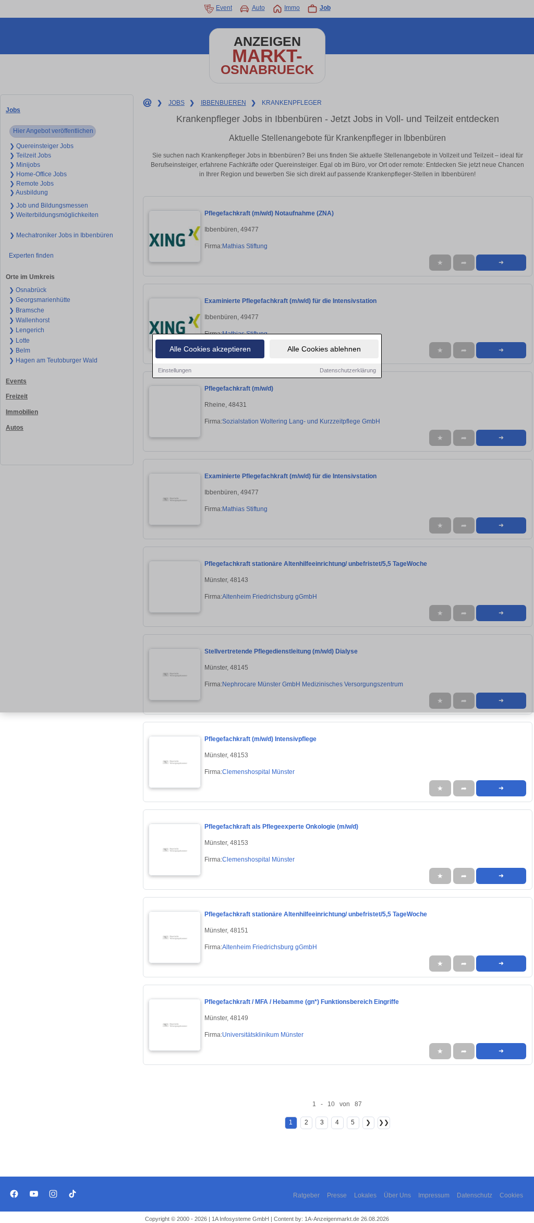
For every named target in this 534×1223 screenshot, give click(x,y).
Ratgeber (306, 1195)
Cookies (511, 1195)
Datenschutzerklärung (348, 370)
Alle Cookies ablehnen (324, 349)
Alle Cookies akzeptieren (210, 349)
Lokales (365, 1195)
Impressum (434, 1195)
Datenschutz (474, 1195)
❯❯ (384, 1122)
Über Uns (397, 1195)
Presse (337, 1195)
